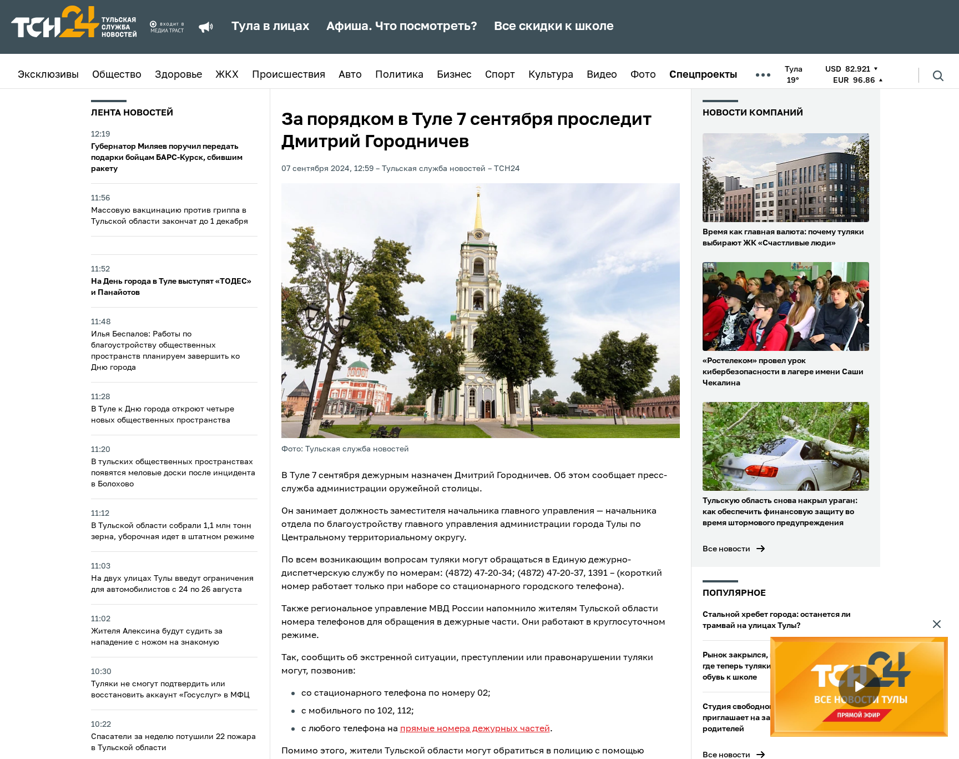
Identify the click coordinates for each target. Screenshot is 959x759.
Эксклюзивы (48, 75)
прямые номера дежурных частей (475, 729)
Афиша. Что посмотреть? (401, 27)
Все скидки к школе (554, 27)
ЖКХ (227, 75)
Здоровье (178, 75)
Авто (350, 75)
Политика (399, 75)
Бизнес (454, 75)
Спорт (500, 75)
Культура (550, 75)
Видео (602, 75)
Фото (643, 75)
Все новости (726, 549)
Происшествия (288, 75)
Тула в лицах (270, 27)
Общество (117, 75)
